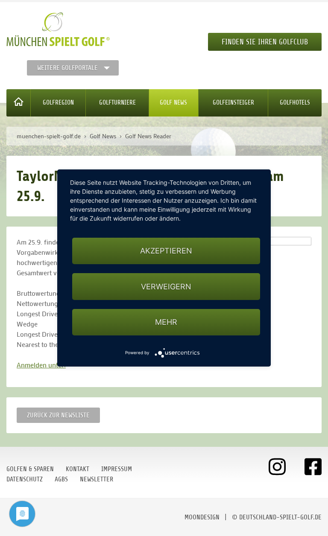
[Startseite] (18, 103)
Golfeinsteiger (233, 102)
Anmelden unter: (41, 364)
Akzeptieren (166, 250)
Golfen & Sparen (30, 469)
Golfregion (58, 102)
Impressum (116, 469)
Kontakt (77, 469)
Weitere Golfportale (67, 68)
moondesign (202, 517)
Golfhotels (295, 102)
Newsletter (96, 479)
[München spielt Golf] (58, 29)
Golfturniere (117, 102)
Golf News (173, 102)
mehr (166, 322)
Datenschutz (24, 479)
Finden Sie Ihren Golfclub (265, 42)
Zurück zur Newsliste (58, 415)
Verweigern (166, 286)
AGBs (61, 479)
